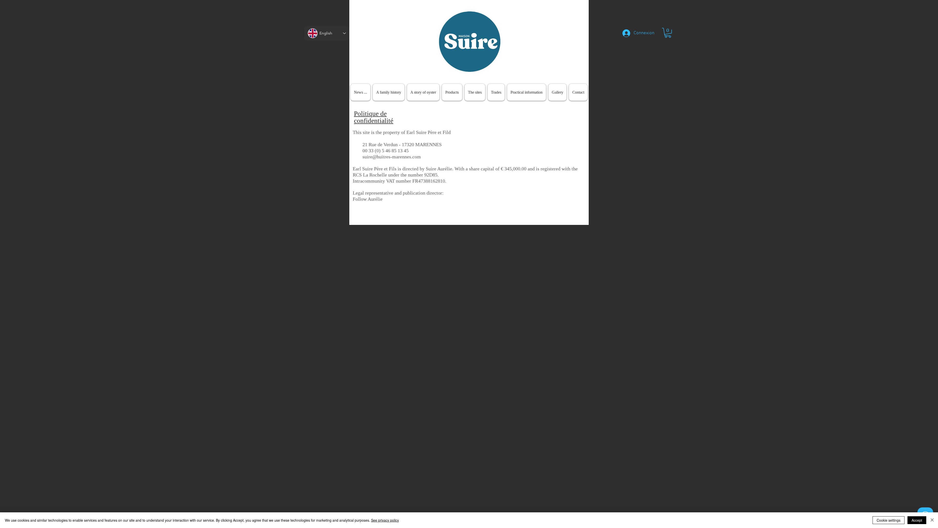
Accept (917, 520)
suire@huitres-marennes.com (391, 156)
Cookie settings (888, 520)
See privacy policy (385, 520)
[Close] (932, 520)
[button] (668, 33)
